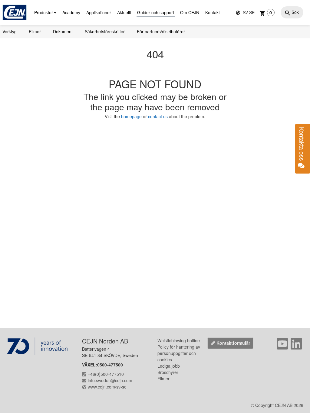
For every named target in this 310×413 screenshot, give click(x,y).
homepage (132, 116)
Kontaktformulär (233, 343)
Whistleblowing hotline (178, 340)
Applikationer (98, 12)
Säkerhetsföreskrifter (105, 31)
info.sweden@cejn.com (110, 380)
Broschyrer (167, 372)
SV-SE (248, 12)
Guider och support (155, 12)
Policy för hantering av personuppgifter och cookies (178, 353)
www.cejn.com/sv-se (107, 387)
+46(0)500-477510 (106, 374)
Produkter (43, 12)
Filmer (35, 31)
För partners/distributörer (161, 31)
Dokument (63, 31)
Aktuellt (124, 12)
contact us (158, 116)
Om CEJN (189, 12)
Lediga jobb (168, 366)
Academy (71, 12)
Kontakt (212, 12)
